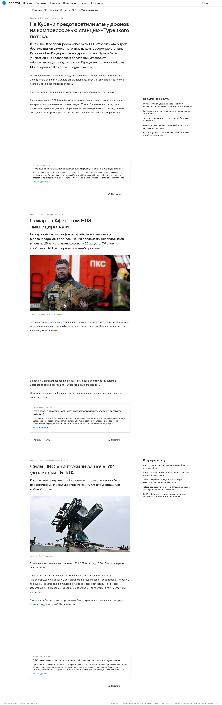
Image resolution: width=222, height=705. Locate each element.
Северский (56, 322)
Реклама (22, 703)
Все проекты (32, 703)
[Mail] (4, 3)
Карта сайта (212, 703)
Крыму (34, 604)
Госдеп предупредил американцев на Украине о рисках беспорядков (167, 473)
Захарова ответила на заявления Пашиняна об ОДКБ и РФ (166, 112)
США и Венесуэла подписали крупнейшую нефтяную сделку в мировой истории (164, 495)
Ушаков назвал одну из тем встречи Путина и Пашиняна (166, 119)
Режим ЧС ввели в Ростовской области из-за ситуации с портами (165, 126)
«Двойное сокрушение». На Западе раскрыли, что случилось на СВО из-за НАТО (166, 488)
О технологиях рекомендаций (132, 703)
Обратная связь (200, 703)
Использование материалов (181, 703)
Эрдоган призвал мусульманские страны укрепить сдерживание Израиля (163, 481)
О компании (12, 703)
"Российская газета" (54, 460)
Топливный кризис (90, 10)
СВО (74, 10)
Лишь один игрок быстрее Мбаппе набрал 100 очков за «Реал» (166, 466)
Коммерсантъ (50, 18)
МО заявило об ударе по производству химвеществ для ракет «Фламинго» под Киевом (167, 105)
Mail (4, 703)
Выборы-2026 (40, 10)
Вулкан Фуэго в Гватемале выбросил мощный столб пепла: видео (166, 133)
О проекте (115, 703)
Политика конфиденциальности (157, 703)
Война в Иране (59, 10)
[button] (80, 283)
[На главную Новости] (13, 3)
